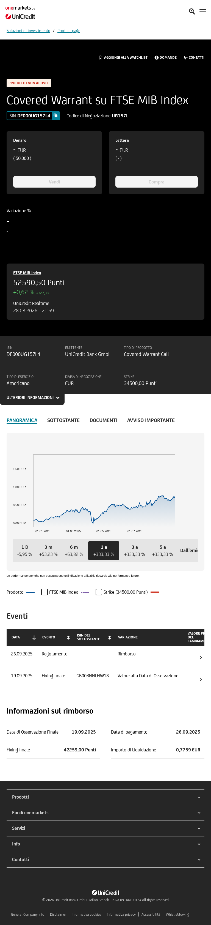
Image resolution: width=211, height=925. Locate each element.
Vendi (54, 182)
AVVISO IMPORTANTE (151, 420)
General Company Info (27, 914)
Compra (157, 182)
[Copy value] (55, 115)
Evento (48, 637)
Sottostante (63, 420)
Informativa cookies (86, 914)
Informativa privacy (121, 914)
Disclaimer (58, 914)
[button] (24, 550)
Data (16, 637)
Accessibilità (150, 914)
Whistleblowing (177, 914)
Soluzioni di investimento (28, 30)
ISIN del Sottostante (88, 637)
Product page (68, 30)
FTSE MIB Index (27, 272)
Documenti (103, 420)
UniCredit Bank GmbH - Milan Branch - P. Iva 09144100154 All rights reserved (112, 900)
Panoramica (22, 420)
